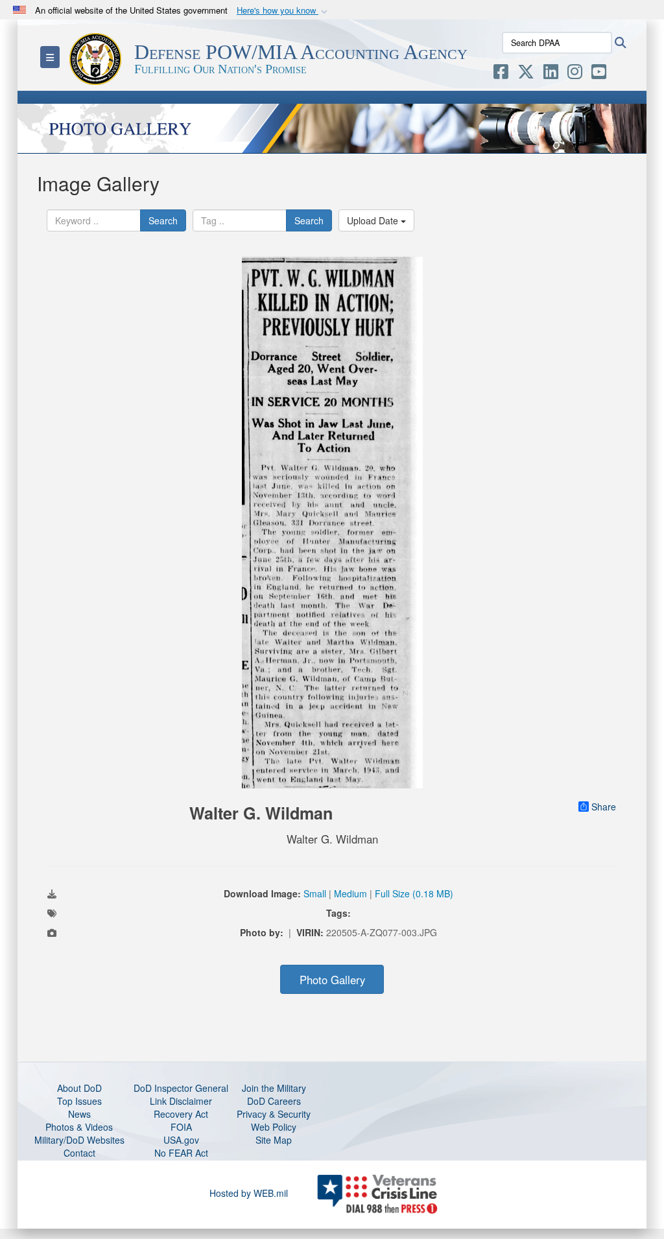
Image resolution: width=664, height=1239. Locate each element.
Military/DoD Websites (79, 1139)
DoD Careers (274, 1100)
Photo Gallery (332, 979)
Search (163, 220)
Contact (79, 1152)
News (79, 1113)
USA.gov (181, 1139)
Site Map (273, 1139)
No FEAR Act (181, 1152)
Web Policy (273, 1126)
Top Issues (79, 1100)
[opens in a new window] (500, 73)
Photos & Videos (79, 1126)
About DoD (79, 1087)
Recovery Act (181, 1113)
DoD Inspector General (181, 1087)
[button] (283, 11)
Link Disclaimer (181, 1100)
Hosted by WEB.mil (248, 1192)
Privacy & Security (274, 1113)
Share (603, 806)
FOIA (181, 1126)
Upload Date (374, 220)
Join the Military (274, 1087)
